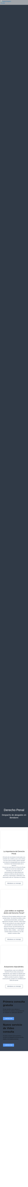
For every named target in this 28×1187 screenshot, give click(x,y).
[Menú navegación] (26, 2)
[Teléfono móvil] (13, 2)
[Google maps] (18, 2)
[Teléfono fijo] (15, 2)
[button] (23, 2)
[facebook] (20, 2)
